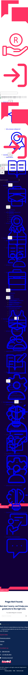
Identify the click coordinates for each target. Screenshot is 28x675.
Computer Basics (14, 304)
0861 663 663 (6, 651)
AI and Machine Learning (16, 384)
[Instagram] (4, 662)
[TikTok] (10, 662)
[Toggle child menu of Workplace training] (16, 402)
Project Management (15, 303)
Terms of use (19, 670)
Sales (10, 304)
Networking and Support (16, 395)
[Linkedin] (6, 662)
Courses (5, 238)
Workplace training (8, 402)
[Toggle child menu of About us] (10, 101)
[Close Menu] (2, 172)
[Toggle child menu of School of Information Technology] (8, 297)
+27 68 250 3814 (6, 655)
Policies (2, 641)
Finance (11, 295)
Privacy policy (8, 670)
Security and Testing (15, 397)
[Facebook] (2, 662)
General (11, 297)
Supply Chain (13, 301)
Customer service (14, 299)
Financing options (5, 638)
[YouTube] (8, 662)
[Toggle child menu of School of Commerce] (8, 207)
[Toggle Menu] (2, 168)
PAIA (14, 670)
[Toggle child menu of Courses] (10, 238)
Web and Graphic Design (16, 399)
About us (5, 102)
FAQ (1, 644)
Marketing (12, 293)
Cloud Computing (14, 385)
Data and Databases (15, 389)
